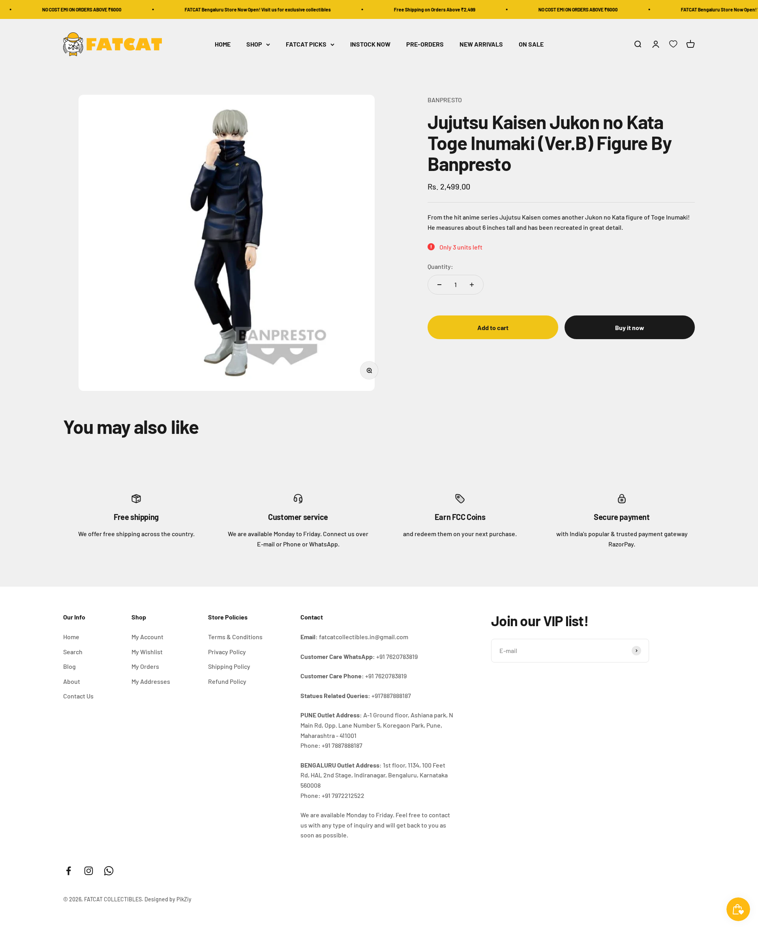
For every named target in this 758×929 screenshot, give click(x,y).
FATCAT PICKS (306, 44)
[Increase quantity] (471, 284)
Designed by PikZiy (167, 899)
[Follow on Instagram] (88, 870)
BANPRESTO (445, 99)
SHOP (254, 44)
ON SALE (531, 44)
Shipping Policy (229, 666)
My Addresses (150, 681)
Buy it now (629, 327)
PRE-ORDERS (425, 44)
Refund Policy (227, 681)
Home (71, 636)
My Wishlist (147, 651)
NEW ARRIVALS (481, 44)
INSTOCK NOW (370, 44)
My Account (147, 636)
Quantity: (440, 266)
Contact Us (78, 696)
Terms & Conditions (235, 636)
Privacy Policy (227, 651)
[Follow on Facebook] (68, 870)
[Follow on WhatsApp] (108, 870)
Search (73, 651)
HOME (223, 44)
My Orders (145, 666)
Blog (69, 666)
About (71, 681)
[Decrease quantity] (439, 284)
